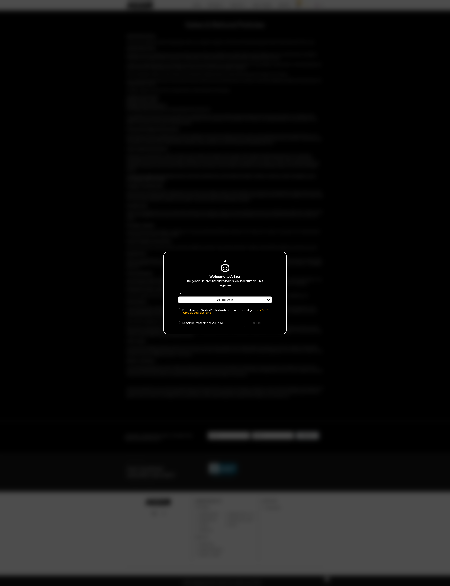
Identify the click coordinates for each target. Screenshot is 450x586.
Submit (258, 322)
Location (183, 293)
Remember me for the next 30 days (203, 323)
